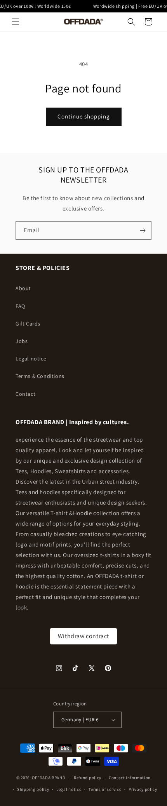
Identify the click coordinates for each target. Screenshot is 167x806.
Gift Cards (28, 323)
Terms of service (105, 789)
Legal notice (31, 358)
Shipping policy (33, 789)
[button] (15, 21)
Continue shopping (83, 116)
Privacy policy (143, 789)
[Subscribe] (142, 230)
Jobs (22, 341)
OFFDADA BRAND (49, 777)
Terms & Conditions (40, 376)
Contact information (130, 777)
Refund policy (87, 777)
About (23, 288)
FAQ (20, 306)
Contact (25, 393)
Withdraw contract (83, 636)
